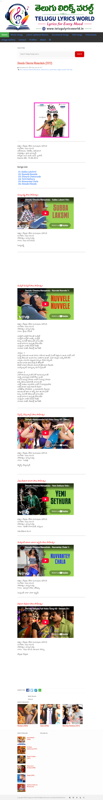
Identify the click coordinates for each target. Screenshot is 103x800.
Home (4, 34)
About (43, 39)
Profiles (33, 39)
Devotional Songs (60, 34)
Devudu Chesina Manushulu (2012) (34, 63)
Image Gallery (8, 39)
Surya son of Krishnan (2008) (31, 767)
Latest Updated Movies (37, 34)
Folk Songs (77, 34)
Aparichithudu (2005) (30, 738)
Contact (22, 39)
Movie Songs (17, 34)
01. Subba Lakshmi (27, 171)
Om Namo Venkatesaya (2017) (32, 748)
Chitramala (90, 34)
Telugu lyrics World (32, 797)
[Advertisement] (51, 88)
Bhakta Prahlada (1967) (31, 757)
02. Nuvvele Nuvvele (27, 174)
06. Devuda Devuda (27, 183)
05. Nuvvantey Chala (28, 181)
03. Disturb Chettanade (29, 176)
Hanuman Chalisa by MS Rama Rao (32, 786)
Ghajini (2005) (30, 775)
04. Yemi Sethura (26, 178)
